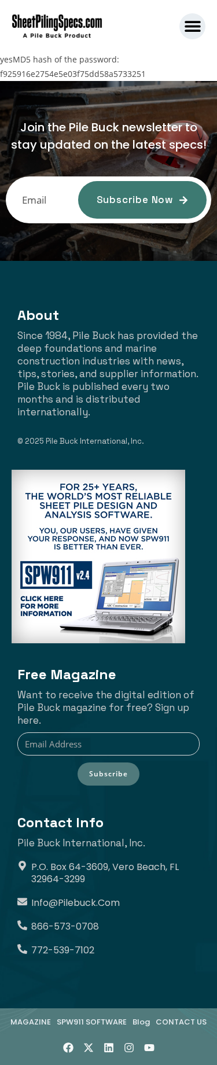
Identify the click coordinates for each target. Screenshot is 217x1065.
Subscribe (108, 774)
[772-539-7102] (22, 949)
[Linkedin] (109, 1047)
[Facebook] (68, 1047)
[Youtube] (149, 1047)
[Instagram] (129, 1047)
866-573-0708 (65, 926)
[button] (192, 26)
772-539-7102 (62, 950)
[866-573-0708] (22, 925)
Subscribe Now (135, 199)
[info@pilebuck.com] (22, 901)
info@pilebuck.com (75, 902)
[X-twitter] (88, 1047)
